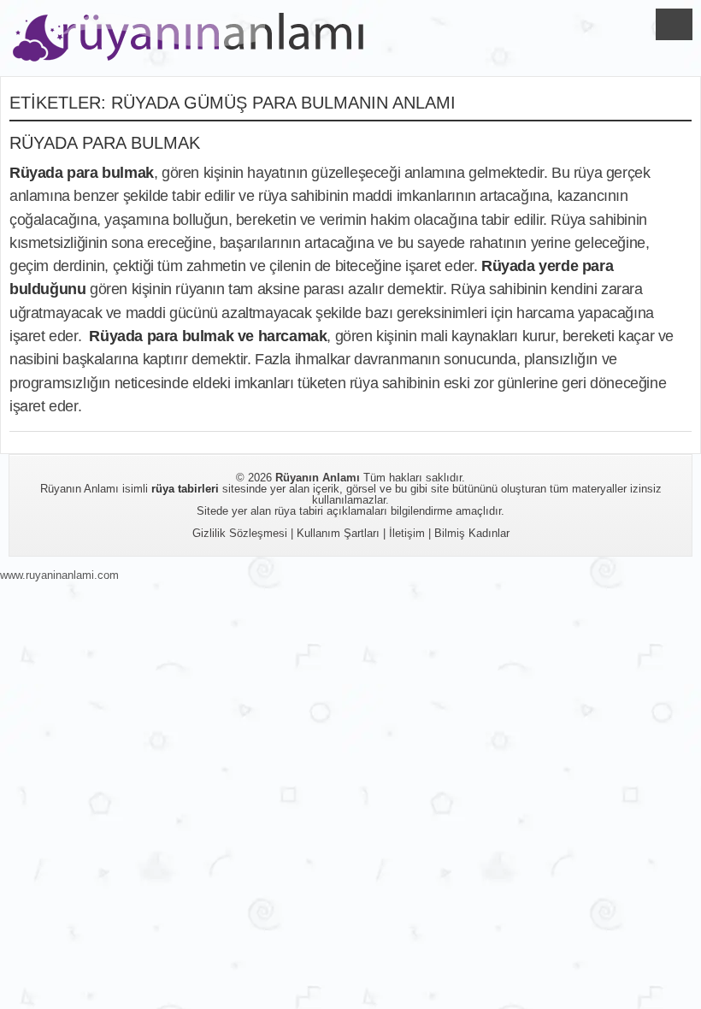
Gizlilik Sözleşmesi (239, 533)
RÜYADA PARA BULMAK (104, 142)
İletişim (407, 533)
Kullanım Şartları (338, 533)
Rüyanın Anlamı (317, 477)
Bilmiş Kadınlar (472, 533)
